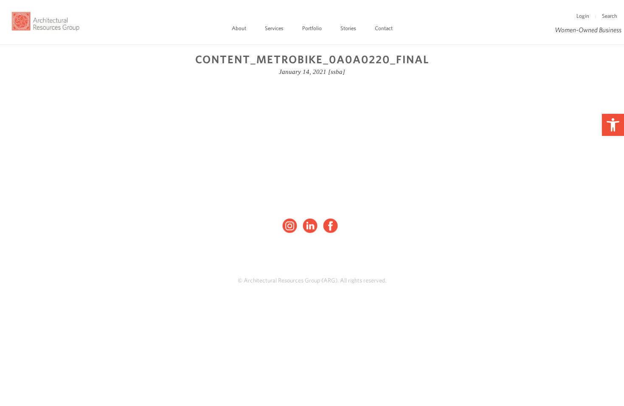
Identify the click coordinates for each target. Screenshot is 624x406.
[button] (613, 125)
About (239, 28)
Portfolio (312, 28)
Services (274, 28)
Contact (384, 28)
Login (582, 16)
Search (609, 16)
